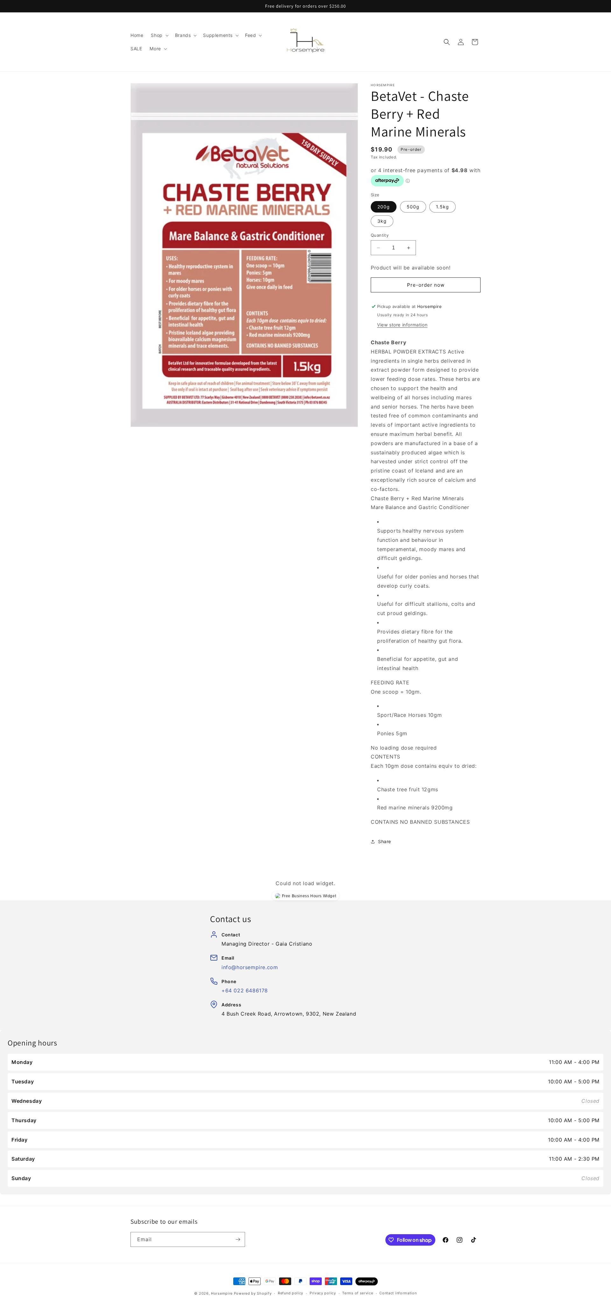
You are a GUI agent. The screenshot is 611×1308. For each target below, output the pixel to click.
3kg (382, 221)
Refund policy (290, 1293)
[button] (159, 35)
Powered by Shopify (253, 1293)
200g (383, 206)
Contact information (398, 1293)
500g (413, 206)
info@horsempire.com (249, 967)
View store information (402, 324)
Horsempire (222, 1293)
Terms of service (357, 1293)
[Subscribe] (238, 1239)
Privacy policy (323, 1293)
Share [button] (384, 841)
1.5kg (442, 206)
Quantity (380, 235)
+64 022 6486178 (244, 990)
